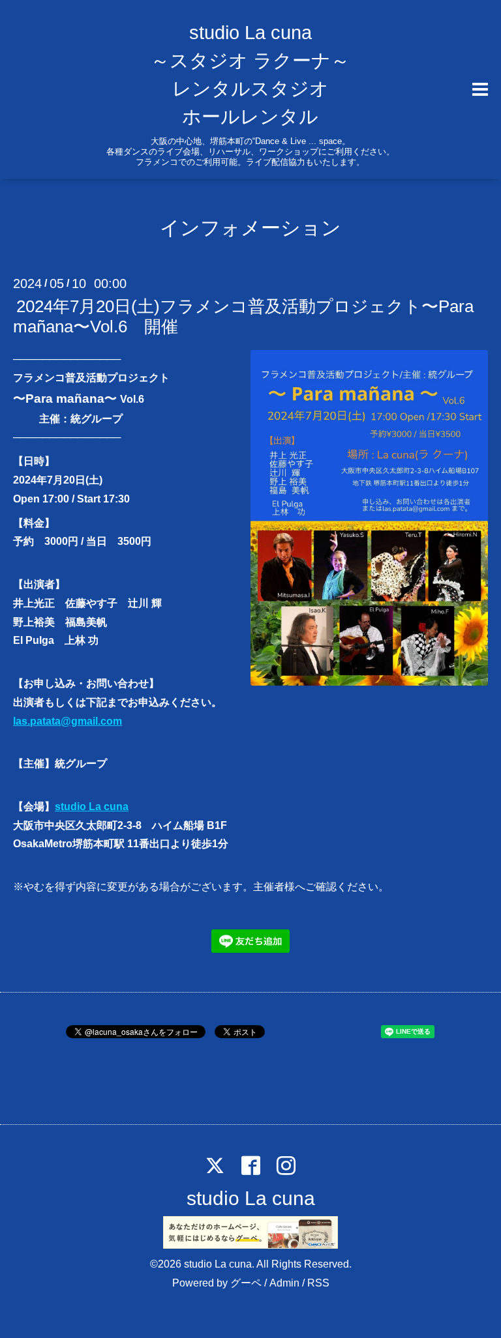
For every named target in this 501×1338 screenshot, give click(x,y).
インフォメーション (250, 228)
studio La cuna (92, 806)
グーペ (246, 1282)
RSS (318, 1282)
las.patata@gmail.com (67, 721)
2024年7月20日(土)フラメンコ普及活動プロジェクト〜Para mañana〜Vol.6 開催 (243, 316)
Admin (284, 1282)
